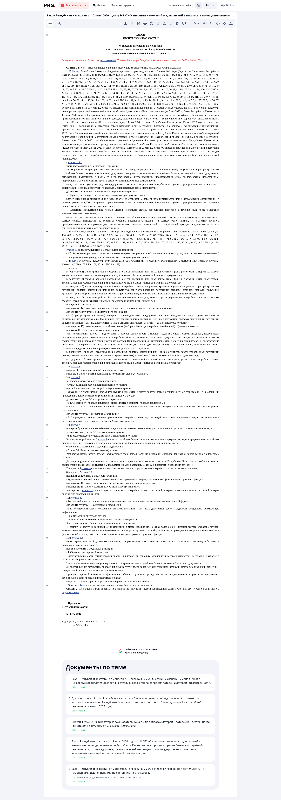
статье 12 (77, 497)
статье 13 (77, 537)
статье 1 (75, 268)
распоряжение (108, 60)
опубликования (70, 592)
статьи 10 (86, 472)
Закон (75, 231)
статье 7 (75, 424)
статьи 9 (86, 468)
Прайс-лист (100, 5)
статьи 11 (87, 490)
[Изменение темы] (198, 5)
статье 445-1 (75, 162)
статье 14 (77, 585)
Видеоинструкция (122, 5)
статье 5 (75, 377)
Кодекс (76, 71)
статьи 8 (102, 439)
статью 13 (71, 249)
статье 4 (75, 366)
